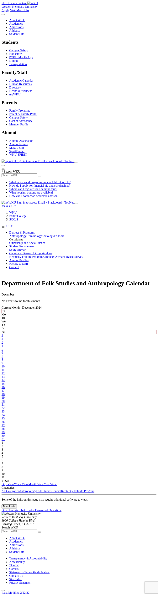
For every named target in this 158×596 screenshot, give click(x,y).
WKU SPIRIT (18, 154)
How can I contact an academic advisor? (33, 196)
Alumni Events (18, 144)
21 (3, 404)
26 (3, 421)
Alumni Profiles (19, 260)
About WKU (17, 20)
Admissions (16, 27)
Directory (15, 87)
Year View (50, 484)
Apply (5, 10)
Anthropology (17, 236)
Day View (8, 484)
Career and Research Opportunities (30, 253)
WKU (13, 212)
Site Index (15, 579)
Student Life (16, 34)
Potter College (18, 216)
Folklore (59, 236)
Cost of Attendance (21, 121)
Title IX (14, 565)
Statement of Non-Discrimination (29, 572)
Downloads (9, 506)
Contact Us (16, 575)
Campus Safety (18, 50)
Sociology (48, 236)
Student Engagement (21, 246)
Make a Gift (16, 147)
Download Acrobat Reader (18, 510)
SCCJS (13, 219)
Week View (21, 484)
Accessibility (17, 561)
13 (3, 376)
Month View (36, 484)
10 (3, 366)
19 (3, 397)
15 (3, 383)
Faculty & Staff (18, 263)
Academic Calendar (21, 80)
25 (3, 418)
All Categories (10, 491)
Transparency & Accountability (28, 558)
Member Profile (18, 124)
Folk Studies (43, 491)
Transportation (18, 64)
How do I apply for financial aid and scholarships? (40, 185)
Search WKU (11, 171)
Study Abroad (17, 249)
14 (3, 380)
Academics (16, 23)
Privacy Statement (20, 582)
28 (3, 428)
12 (3, 373)
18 (3, 394)
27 (3, 425)
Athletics (14, 30)
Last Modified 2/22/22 (15, 592)
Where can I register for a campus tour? (33, 189)
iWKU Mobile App (21, 57)
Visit (13, 10)
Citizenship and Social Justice (27, 243)
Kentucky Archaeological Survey (63, 256)
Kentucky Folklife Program (26, 256)
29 (3, 432)
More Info (22, 10)
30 (3, 435)
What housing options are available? (31, 192)
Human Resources (20, 84)
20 (3, 401)
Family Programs (19, 110)
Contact (14, 267)
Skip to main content (14, 3)
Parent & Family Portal (23, 114)
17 (3, 390)
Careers (13, 568)
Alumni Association (21, 140)
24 (3, 415)
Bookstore (15, 53)
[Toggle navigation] (3, 227)
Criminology (34, 236)
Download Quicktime (48, 510)
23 (3, 411)
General (56, 491)
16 (3, 387)
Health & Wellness (20, 91)
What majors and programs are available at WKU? (40, 182)
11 (3, 369)
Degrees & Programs (22, 232)
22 (3, 408)
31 (3, 439)
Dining (13, 60)
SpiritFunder (16, 151)
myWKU (15, 94)
